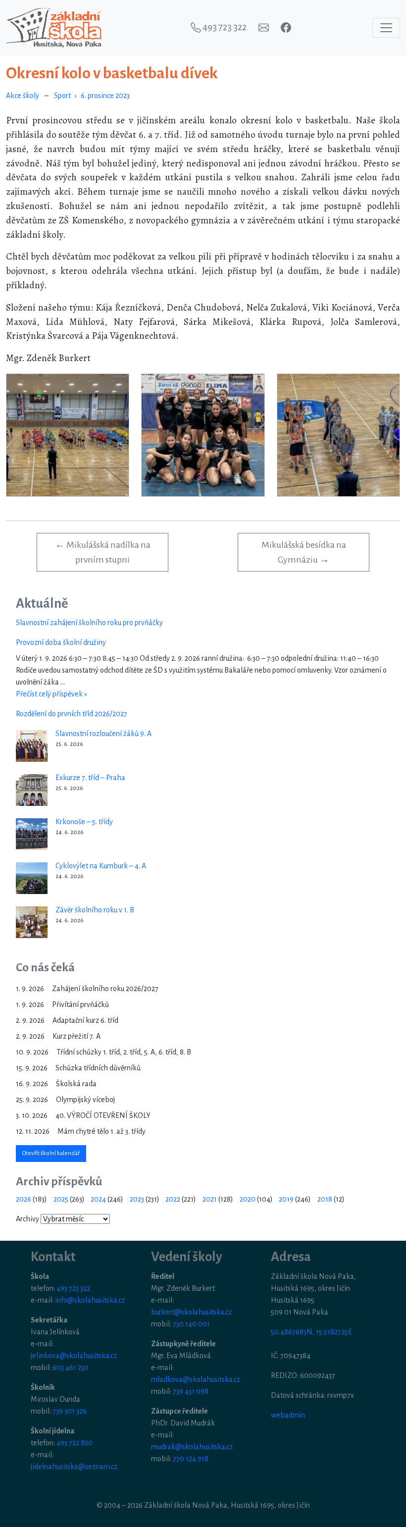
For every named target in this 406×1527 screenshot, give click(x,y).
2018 (324, 1199)
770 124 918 (190, 1459)
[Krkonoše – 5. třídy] (32, 834)
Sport (62, 96)
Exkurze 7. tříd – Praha (90, 778)
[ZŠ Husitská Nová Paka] (54, 28)
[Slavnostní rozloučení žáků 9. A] (32, 746)
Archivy (27, 1219)
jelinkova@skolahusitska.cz (74, 1356)
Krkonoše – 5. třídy (84, 822)
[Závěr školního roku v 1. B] (32, 922)
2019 (286, 1199)
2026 (23, 1199)
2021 (210, 1199)
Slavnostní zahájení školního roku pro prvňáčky (89, 623)
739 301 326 (69, 1411)
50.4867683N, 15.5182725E (311, 1332)
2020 (247, 1199)
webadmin (288, 1415)
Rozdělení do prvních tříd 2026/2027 (71, 714)
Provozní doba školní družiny (61, 642)
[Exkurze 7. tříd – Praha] (32, 790)
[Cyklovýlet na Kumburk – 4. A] (32, 878)
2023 (137, 1199)
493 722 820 (74, 1443)
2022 (172, 1199)
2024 (98, 1199)
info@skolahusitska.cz (90, 1300)
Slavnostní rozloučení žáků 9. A (103, 733)
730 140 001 (191, 1324)
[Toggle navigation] (386, 28)
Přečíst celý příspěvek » (51, 694)
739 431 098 (190, 1391)
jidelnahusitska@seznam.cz (74, 1467)
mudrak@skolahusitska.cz (192, 1447)
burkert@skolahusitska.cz (191, 1312)
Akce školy (22, 96)
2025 (60, 1199)
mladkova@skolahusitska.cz (195, 1379)
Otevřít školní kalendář (51, 1153)
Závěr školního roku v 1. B (94, 910)
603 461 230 (70, 1367)
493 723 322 (73, 1288)
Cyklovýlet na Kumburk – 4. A (100, 866)
